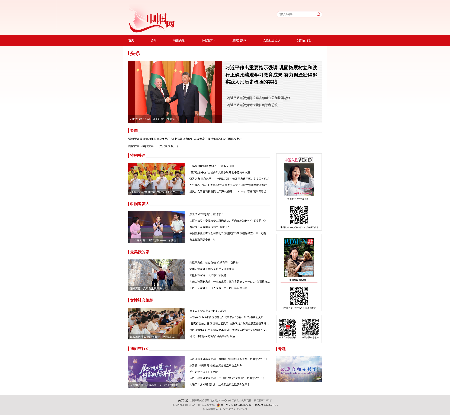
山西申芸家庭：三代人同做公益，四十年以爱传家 (218, 288)
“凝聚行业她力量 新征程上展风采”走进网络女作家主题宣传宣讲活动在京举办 (234, 323)
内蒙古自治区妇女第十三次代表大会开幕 (153, 146)
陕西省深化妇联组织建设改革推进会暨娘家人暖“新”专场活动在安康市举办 (232, 330)
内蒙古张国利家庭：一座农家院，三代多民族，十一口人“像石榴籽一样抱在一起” (236, 281)
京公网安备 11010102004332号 (237, 405)
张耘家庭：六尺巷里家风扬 (146, 288)
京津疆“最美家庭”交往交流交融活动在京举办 (215, 365)
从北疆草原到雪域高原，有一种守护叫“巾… (155, 385)
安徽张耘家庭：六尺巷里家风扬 (207, 275)
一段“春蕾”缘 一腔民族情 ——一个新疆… (154, 240)
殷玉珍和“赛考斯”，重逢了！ (206, 214)
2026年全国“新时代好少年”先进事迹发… (154, 192)
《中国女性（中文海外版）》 (299, 199)
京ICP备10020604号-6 (266, 405)
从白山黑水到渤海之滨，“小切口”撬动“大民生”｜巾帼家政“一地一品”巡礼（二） (236, 378)
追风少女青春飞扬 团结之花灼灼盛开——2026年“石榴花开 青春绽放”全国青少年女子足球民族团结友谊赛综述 (253, 191)
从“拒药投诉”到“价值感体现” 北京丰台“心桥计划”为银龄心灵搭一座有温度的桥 (235, 317)
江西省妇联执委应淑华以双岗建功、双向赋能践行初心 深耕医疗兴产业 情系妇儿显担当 (240, 220)
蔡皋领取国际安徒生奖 (202, 239)
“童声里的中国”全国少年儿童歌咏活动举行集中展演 (219, 172)
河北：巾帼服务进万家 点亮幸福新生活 (212, 336)
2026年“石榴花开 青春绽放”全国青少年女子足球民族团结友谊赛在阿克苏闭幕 (234, 185)
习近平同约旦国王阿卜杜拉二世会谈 (152, 118)
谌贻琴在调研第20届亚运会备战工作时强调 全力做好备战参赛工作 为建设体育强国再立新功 (185, 138)
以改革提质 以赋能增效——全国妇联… (153, 336)
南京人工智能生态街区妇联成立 (207, 310)
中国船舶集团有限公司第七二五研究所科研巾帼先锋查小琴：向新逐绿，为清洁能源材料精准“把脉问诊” (250, 233)
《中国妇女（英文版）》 (299, 279)
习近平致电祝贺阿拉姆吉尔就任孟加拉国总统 (258, 98)
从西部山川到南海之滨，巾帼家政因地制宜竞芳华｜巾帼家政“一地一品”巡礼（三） (238, 359)
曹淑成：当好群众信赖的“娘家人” (209, 227)
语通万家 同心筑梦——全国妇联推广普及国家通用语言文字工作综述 (229, 178)
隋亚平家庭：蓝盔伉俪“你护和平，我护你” (214, 262)
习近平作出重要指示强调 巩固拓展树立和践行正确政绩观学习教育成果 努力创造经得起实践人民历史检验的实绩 (271, 75)
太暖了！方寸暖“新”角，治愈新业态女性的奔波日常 (219, 384)
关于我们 (183, 400)
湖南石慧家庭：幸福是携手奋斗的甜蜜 (211, 269)
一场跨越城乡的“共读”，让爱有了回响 (211, 166)
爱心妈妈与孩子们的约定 (203, 371)
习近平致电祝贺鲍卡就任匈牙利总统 (252, 105)
